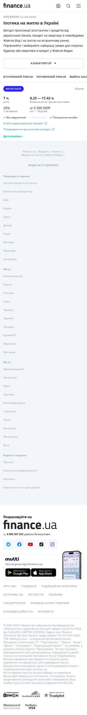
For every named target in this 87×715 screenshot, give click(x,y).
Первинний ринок (51, 76)
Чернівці (8, 394)
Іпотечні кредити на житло (20, 183)
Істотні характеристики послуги (23, 123)
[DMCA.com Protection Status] (11, 694)
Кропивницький (13, 369)
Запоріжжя (10, 259)
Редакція (29, 586)
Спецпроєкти (14, 603)
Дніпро (7, 225)
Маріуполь (9, 343)
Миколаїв (9, 250)
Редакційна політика (59, 586)
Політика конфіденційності (20, 470)
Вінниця (8, 242)
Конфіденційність (18, 611)
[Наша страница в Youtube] (30, 544)
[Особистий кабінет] (58, 6)
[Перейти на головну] (16, 6)
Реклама (56, 594)
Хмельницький (12, 276)
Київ (6, 200)
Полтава (8, 293)
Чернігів (8, 318)
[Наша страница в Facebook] (19, 544)
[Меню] (78, 6)
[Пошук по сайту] (68, 6)
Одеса (7, 217)
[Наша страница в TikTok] (41, 544)
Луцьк (7, 420)
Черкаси (8, 310)
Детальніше (12, 136)
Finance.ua (29, 151)
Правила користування (49, 603)
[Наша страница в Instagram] (52, 544)
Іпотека (56, 151)
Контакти (9, 479)
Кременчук (10, 377)
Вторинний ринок (18, 76)
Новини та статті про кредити (22, 487)
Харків (7, 208)
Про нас (8, 462)
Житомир (9, 352)
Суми (6, 301)
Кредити (43, 151)
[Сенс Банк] (13, 88)
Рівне (6, 386)
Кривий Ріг (10, 335)
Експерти (36, 594)
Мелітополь (10, 436)
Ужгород (8, 327)
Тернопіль (9, 411)
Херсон (7, 284)
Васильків (9, 428)
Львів (6, 234)
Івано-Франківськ (14, 403)
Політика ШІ (13, 594)
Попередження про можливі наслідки (26, 129)
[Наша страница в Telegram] (8, 544)
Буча (6, 445)
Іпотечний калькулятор (18, 191)
